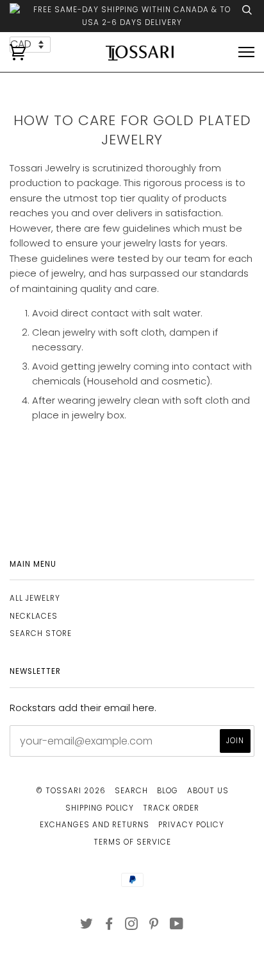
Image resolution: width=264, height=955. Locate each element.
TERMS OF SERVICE (132, 842)
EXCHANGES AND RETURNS (94, 825)
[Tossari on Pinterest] (154, 926)
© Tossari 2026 (71, 791)
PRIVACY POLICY (191, 825)
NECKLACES (34, 616)
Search (131, 791)
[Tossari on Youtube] (177, 926)
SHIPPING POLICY (99, 808)
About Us (208, 791)
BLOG (167, 791)
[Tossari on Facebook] (109, 926)
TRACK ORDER (171, 808)
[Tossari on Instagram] (131, 926)
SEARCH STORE (41, 633)
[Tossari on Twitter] (87, 926)
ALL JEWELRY (35, 598)
